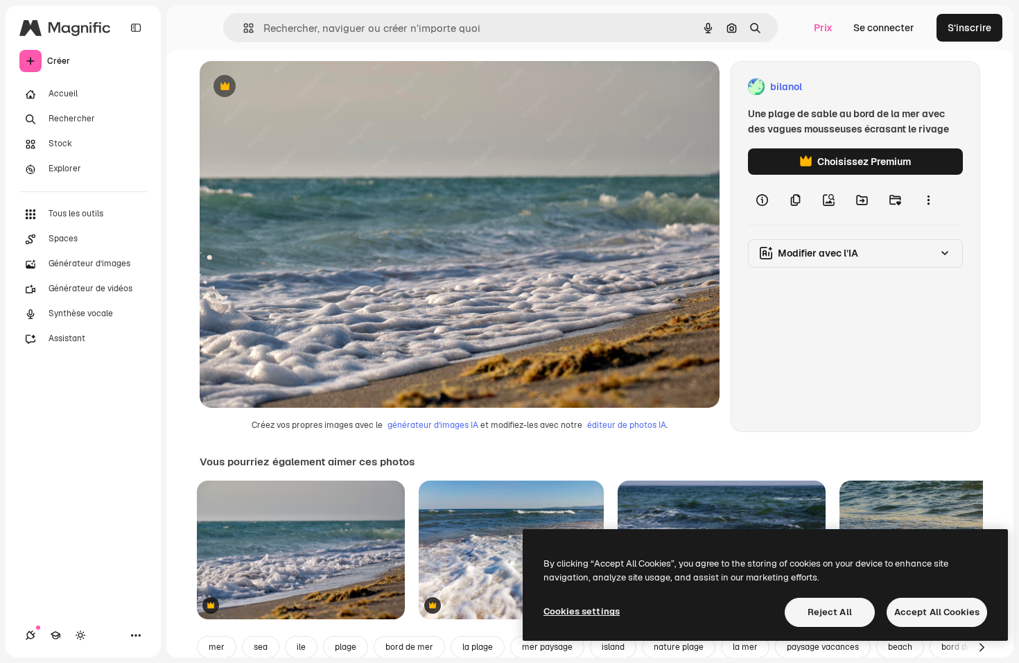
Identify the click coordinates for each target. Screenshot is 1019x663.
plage (345, 647)
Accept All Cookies (936, 612)
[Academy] (55, 635)
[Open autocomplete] (243, 28)
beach (900, 647)
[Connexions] (30, 635)
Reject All (830, 612)
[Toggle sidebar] (136, 28)
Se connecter (883, 27)
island (613, 647)
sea (261, 647)
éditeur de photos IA (626, 425)
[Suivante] (981, 647)
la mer (745, 647)
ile (301, 647)
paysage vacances (823, 647)
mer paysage (547, 647)
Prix (823, 27)
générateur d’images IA (432, 425)
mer (217, 647)
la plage (477, 647)
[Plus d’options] (928, 200)
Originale (291, 87)
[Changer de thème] (80, 635)
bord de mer (409, 647)
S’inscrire (969, 27)
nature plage (679, 647)
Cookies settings (581, 611)
